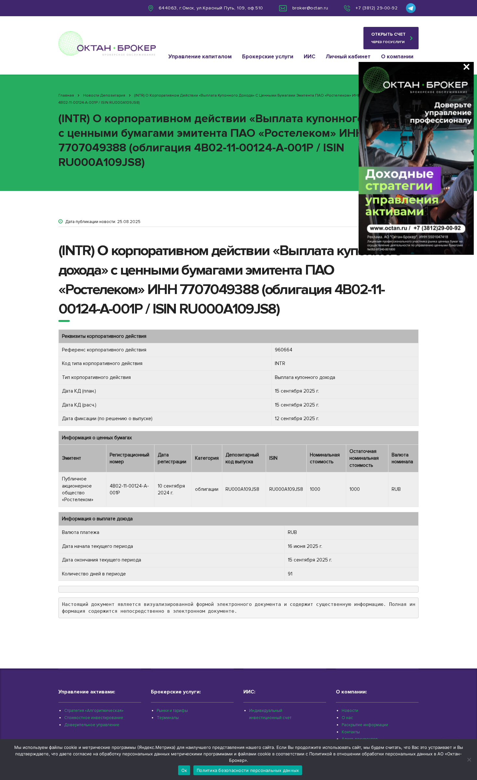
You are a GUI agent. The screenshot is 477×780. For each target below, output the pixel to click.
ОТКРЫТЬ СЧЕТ (388, 37)
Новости (350, 710)
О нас (347, 717)
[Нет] (469, 759)
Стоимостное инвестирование (93, 717)
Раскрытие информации (365, 724)
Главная (66, 95)
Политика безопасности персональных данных (248, 770)
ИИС (309, 56)
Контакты (351, 732)
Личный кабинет (348, 56)
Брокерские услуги (267, 56)
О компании (397, 56)
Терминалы (168, 717)
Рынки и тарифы (172, 710)
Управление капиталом (200, 56)
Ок (184, 770)
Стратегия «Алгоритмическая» (94, 710)
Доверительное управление (91, 724)
